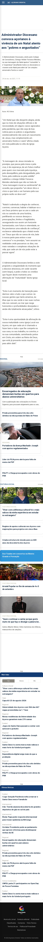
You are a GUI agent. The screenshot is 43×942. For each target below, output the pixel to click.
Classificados (11, 923)
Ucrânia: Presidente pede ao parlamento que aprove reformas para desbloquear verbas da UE (19, 830)
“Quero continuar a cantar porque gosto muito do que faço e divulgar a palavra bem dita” (21, 622)
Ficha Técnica (31, 923)
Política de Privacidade (28, 926)
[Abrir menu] (3, 2)
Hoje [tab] (8, 681)
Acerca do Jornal (10, 919)
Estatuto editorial (23, 919)
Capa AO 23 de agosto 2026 (14, 700)
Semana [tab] (22, 681)
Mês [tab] (34, 681)
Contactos (21, 923)
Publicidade (35, 919)
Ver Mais (40, 359)
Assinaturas (21, 930)
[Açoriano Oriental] (21, 914)
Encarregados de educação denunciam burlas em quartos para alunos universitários (20, 394)
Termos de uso (13, 926)
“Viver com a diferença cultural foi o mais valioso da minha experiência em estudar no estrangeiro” (20, 512)
